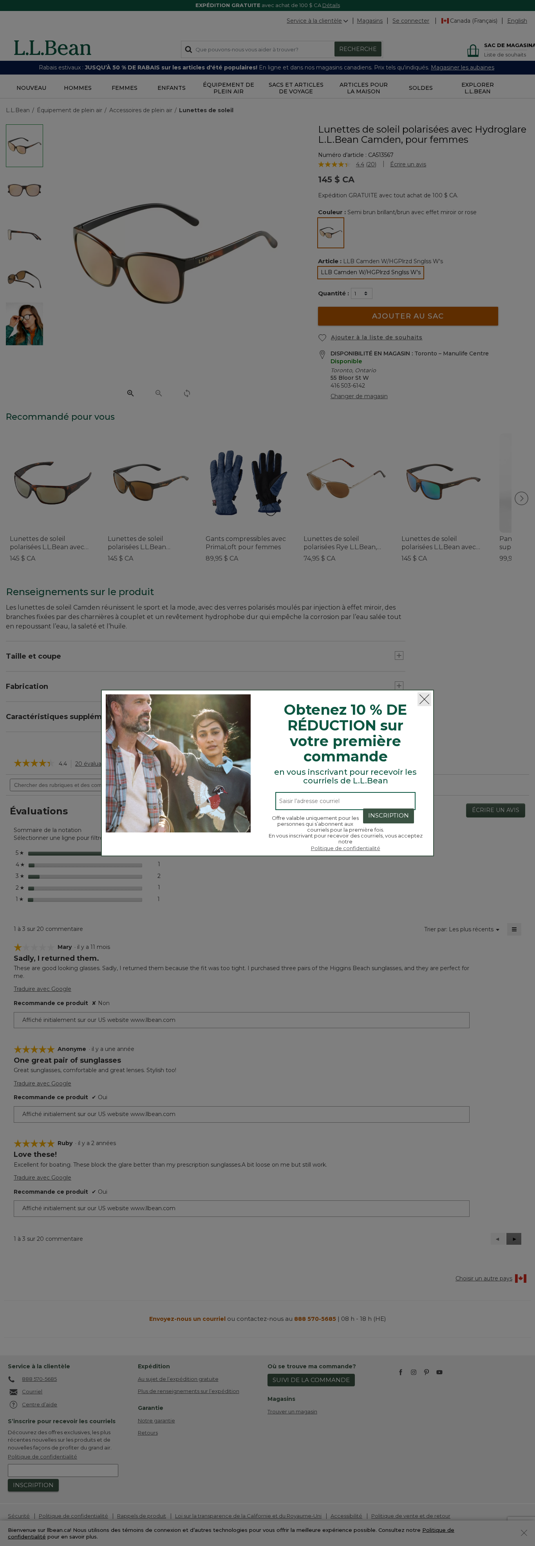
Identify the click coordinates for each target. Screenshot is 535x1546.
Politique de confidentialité (345, 848)
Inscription (388, 815)
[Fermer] (424, 699)
